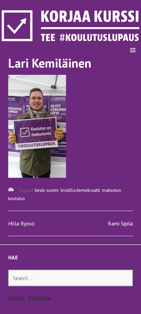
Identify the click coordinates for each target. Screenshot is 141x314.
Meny (133, 33)
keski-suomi (47, 190)
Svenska (39, 298)
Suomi (16, 298)
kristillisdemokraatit (80, 190)
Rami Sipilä (120, 223)
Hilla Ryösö (21, 223)
